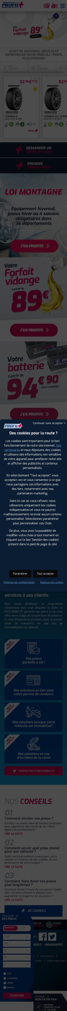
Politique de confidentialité (19, 582)
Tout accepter (45, 574)
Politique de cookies (51, 582)
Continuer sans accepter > (49, 423)
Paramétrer (20, 574)
